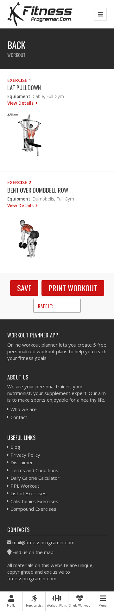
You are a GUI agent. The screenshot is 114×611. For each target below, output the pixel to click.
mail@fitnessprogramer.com (43, 542)
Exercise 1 (19, 80)
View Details (21, 103)
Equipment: (19, 96)
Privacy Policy (25, 455)
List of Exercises (28, 493)
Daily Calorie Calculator (35, 478)
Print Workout (72, 287)
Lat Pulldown (24, 87)
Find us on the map (33, 552)
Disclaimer (21, 462)
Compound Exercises (33, 509)
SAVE (24, 287)
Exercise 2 (19, 182)
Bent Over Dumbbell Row (37, 190)
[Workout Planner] (40, 14)
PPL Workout (24, 486)
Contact (18, 417)
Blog (15, 447)
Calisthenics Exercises (34, 501)
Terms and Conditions (34, 470)
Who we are (23, 409)
